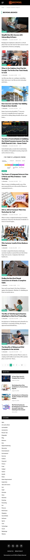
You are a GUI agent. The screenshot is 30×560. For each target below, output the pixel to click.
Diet (3, 443)
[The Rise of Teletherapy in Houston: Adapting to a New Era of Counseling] (15, 303)
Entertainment (5, 451)
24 (22, 365)
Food (3, 466)
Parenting (4, 502)
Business (4, 31)
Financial (4, 461)
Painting (4, 500)
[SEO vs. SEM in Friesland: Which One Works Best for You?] (15, 199)
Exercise (4, 456)
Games (3, 471)
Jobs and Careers (6, 484)
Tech (3, 523)
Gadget (3, 469)
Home (3, 477)
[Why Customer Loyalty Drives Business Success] (15, 233)
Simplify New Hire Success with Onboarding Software (12, 36)
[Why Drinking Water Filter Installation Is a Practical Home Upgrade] (6, 387)
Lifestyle (4, 492)
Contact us (10, 551)
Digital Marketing (6, 445)
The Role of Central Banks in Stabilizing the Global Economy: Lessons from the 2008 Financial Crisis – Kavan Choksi (15, 141)
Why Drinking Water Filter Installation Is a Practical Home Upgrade (20, 386)
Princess (4, 508)
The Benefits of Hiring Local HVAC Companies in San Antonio (13, 348)
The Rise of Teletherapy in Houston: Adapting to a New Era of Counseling (14, 315)
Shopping (4, 513)
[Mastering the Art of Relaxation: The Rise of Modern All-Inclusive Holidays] (6, 397)
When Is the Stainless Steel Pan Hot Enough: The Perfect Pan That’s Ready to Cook (15, 70)
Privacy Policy (19, 551)
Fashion (4, 458)
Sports (3, 521)
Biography (4, 435)
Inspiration (4, 482)
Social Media (5, 515)
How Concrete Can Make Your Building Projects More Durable (14, 105)
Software (4, 518)
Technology (5, 526)
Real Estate (4, 510)
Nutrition (4, 497)
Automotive (5, 430)
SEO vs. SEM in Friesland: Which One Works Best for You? (14, 211)
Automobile (5, 427)
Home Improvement (7, 479)
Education (4, 448)
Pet (2, 505)
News (3, 495)
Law (3, 487)
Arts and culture (6, 425)
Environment (5, 453)
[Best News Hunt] (15, 2)
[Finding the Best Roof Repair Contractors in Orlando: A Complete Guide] (15, 268)
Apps (3, 422)
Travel (3, 528)
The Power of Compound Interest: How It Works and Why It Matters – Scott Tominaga (15, 176)
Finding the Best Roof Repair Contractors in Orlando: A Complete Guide (14, 280)
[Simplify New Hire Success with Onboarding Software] (15, 24)
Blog (3, 438)
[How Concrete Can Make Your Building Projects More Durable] (15, 93)
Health (3, 474)
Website (4, 534)
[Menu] (3, 2)
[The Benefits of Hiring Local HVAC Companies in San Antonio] (15, 337)
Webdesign (4, 531)
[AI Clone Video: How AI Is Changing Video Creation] (6, 378)
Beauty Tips (5, 432)
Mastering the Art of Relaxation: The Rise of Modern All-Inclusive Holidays (20, 396)
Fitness (3, 464)
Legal (3, 490)
